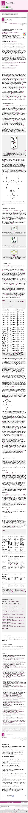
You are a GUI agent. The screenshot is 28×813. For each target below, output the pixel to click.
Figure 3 (14, 243)
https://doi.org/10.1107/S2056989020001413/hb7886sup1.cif (13, 604)
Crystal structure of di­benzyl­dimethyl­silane (10, 765)
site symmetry (8, 411)
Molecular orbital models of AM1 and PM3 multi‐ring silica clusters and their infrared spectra (13, 770)
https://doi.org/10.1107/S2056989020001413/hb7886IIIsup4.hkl (13, 614)
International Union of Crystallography (16, 808)
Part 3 (14, 23)
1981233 (17, 65)
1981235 (10, 65)
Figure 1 (14, 149)
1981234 (13, 65)
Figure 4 (14, 255)
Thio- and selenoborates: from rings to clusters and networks (13, 773)
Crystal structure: (5, 603)
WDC (10, 7)
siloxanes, (11, 159)
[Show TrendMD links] (25, 795)
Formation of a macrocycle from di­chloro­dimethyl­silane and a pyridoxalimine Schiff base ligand (13, 747)
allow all (4, 812)
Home (3, 809)
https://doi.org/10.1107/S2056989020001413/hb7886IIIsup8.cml (13, 626)
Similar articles (4, 67)
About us (15, 809)
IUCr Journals (23, 667)
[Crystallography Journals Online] (2, 7)
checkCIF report (5, 628)
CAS (8, 659)
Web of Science (18, 658)
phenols (15, 75)
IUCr (4, 7)
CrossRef (5, 659)
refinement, (4, 440)
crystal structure (9, 62)
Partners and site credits (22, 809)
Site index (11, 809)
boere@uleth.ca (13, 41)
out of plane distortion (6, 63)
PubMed (11, 659)
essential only (9, 812)
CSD (23, 658)
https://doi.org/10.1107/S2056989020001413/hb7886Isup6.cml (13, 620)
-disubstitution (22, 62)
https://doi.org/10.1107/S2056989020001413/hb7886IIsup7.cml (13, 623)
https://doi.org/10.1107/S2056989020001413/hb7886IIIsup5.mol (13, 617)
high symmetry (13, 63)
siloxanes (20, 29)
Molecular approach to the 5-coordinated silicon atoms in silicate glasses (14, 778)
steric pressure (15, 62)
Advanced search (21, 807)
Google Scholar (11, 656)
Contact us (7, 809)
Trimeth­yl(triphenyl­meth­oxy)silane (8, 756)
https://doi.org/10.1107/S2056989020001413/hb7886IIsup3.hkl (13, 611)
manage (14, 812)
